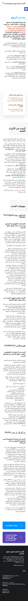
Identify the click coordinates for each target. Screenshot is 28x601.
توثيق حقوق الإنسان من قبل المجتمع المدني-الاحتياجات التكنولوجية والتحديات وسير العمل (15, 99)
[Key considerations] (14, 536)
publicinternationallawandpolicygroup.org (14, 584)
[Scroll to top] (3, 598)
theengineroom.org (8, 577)
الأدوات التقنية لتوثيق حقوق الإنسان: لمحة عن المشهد (15, 109)
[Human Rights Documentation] (14, 525)
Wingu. (15, 565)
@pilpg (6, 585)
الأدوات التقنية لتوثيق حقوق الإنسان (15, 552)
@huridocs (6, 592)
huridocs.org (6, 591)
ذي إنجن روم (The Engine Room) (14, 216)
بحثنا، (19, 43)
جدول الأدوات (17, 190)
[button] (26, 9)
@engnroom (7, 578)
